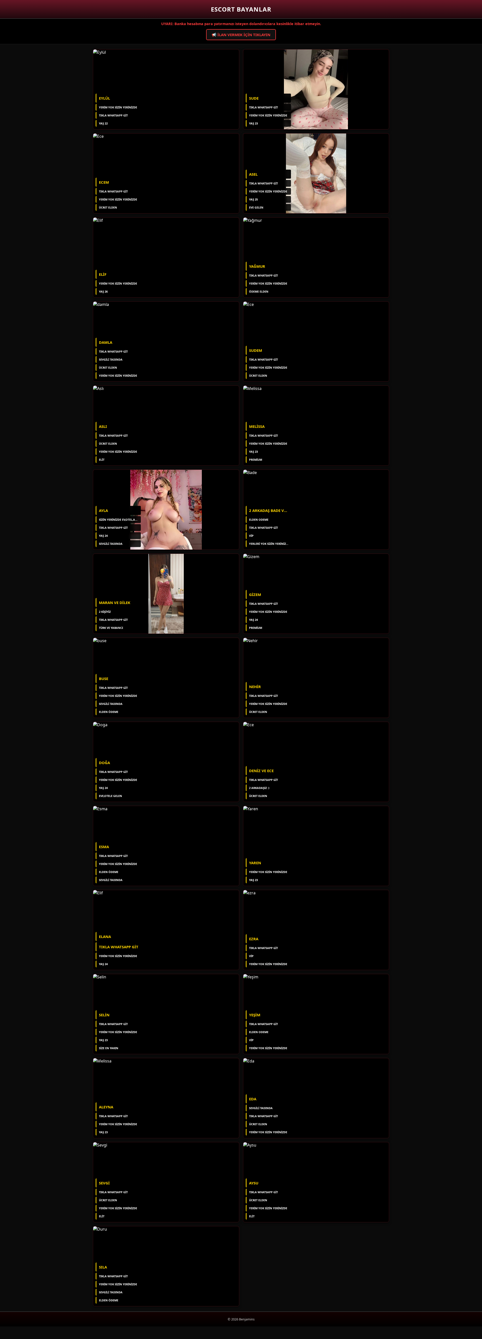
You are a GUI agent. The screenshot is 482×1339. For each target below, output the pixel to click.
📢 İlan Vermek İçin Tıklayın (241, 34)
